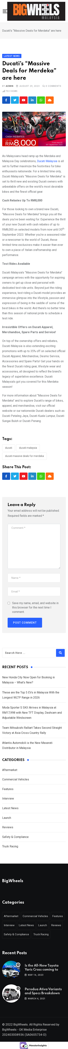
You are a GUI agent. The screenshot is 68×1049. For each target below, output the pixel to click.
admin (9, 86)
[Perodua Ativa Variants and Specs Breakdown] (11, 993)
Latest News (10, 808)
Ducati (8, 447)
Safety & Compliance (15, 837)
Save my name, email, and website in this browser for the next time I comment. (35, 607)
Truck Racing (10, 846)
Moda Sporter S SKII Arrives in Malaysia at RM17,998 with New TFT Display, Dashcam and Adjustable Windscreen (32, 712)
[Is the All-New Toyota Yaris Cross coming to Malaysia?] (11, 970)
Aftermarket (9, 770)
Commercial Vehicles (15, 779)
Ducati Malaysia (47, 161)
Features (7, 789)
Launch (6, 818)
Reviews (7, 827)
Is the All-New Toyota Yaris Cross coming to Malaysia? (42, 969)
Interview (8, 798)
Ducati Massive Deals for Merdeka (24, 456)
